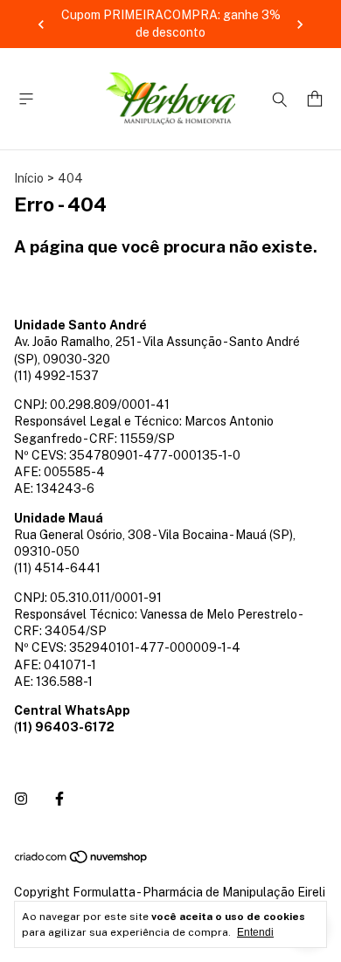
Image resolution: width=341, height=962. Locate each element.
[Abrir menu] (26, 99)
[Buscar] (280, 98)
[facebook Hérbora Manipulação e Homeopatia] (59, 799)
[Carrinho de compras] (315, 99)
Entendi (255, 932)
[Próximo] (300, 24)
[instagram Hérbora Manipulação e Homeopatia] (21, 799)
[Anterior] (41, 24)
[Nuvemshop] (82, 860)
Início (29, 178)
